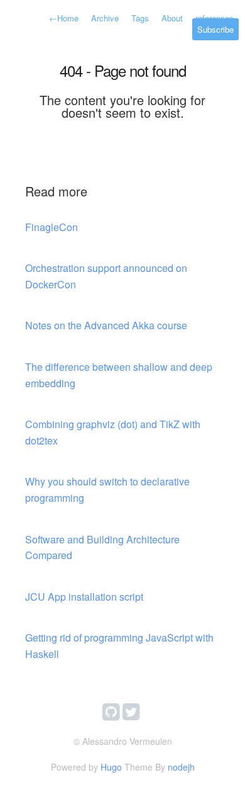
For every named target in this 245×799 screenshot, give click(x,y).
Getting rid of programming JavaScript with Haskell (119, 645)
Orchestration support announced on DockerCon (106, 276)
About (172, 18)
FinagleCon (51, 227)
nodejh (181, 767)
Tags (140, 18)
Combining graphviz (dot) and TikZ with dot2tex (112, 432)
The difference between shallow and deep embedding (118, 375)
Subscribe (215, 29)
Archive (105, 18)
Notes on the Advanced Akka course (106, 325)
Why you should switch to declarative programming (107, 489)
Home (64, 18)
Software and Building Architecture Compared (102, 547)
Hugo (111, 767)
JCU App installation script (84, 596)
